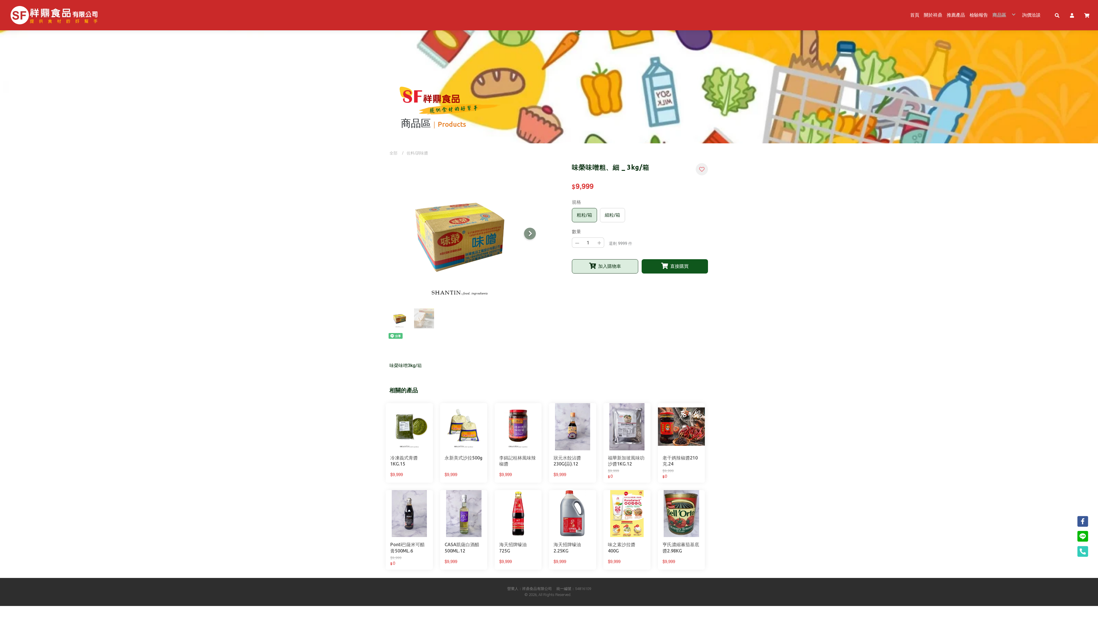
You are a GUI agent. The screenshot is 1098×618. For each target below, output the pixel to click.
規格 (576, 202)
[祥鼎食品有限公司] (54, 15)
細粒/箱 (612, 215)
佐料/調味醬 (417, 153)
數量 (576, 231)
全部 (393, 153)
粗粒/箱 (584, 215)
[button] (1057, 15)
